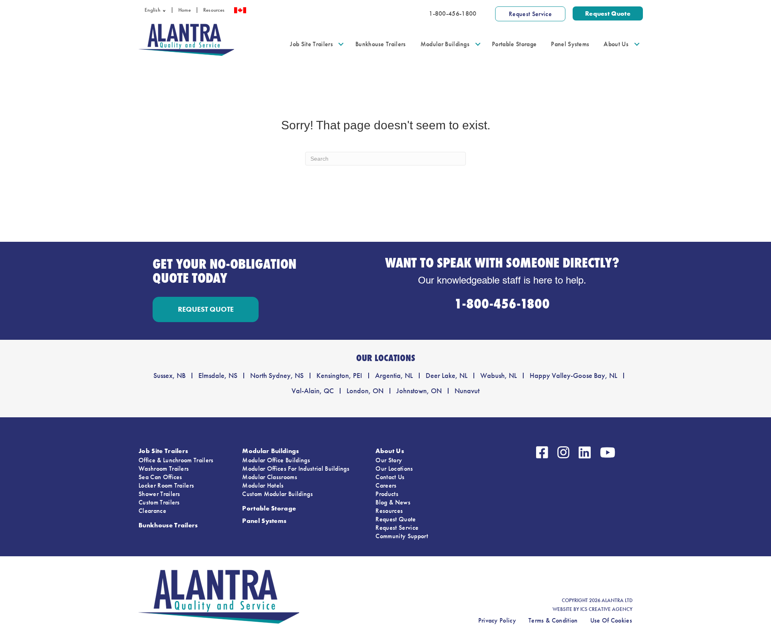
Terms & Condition (552, 620)
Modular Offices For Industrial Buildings (295, 468)
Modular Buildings (444, 44)
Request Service (396, 527)
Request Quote (395, 519)
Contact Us (389, 477)
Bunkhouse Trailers (380, 44)
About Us (616, 44)
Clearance (152, 510)
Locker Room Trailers (166, 485)
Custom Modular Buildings (277, 494)
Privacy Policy (497, 620)
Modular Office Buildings (276, 460)
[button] (166, 10)
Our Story (388, 460)
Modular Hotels (263, 485)
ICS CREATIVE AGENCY (606, 609)
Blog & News (392, 502)
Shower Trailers (159, 494)
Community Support (401, 536)
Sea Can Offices (160, 477)
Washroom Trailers (164, 468)
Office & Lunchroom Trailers (176, 460)
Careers (385, 485)
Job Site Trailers (311, 44)
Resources (213, 10)
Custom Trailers (159, 502)
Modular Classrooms (269, 477)
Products (386, 494)
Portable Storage (514, 44)
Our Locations (394, 468)
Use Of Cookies (611, 620)
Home (184, 10)
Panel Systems (570, 44)
